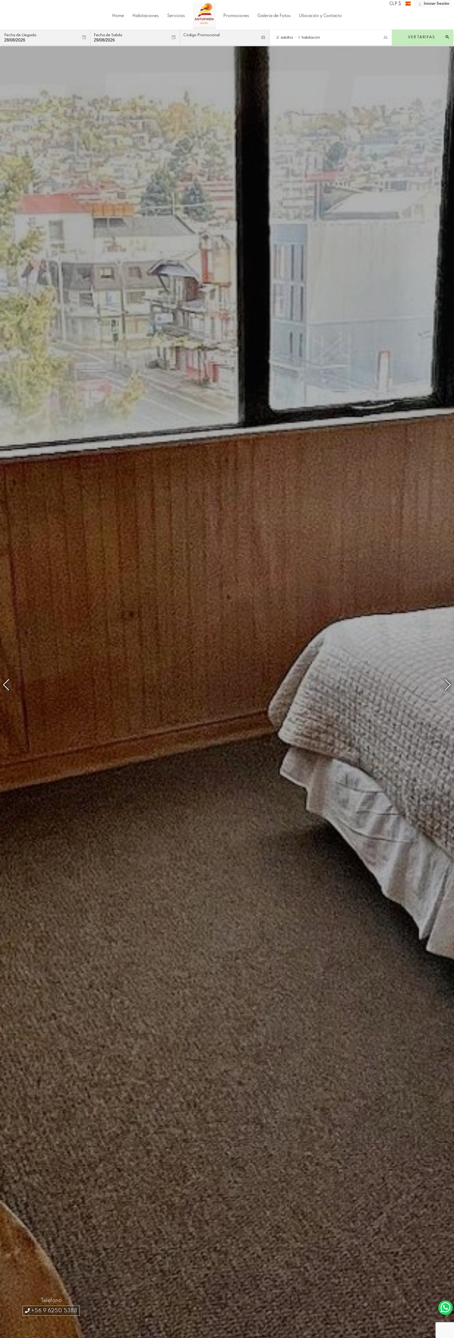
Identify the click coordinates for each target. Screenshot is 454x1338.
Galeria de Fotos (274, 16)
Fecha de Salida (108, 35)
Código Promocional (201, 35)
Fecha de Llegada (20, 35)
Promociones (236, 16)
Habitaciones (145, 16)
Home (118, 16)
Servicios (176, 16)
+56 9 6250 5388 (53, 1311)
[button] (447, 685)
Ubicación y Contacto (320, 16)
